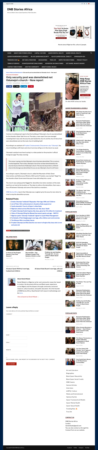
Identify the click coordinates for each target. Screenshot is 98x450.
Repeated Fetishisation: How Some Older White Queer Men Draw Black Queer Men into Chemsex (84, 123)
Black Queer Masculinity (40, 56)
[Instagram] (86, 3)
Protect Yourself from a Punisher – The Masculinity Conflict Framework (83, 182)
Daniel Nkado (17, 83)
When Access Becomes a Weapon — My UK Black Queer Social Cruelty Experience (83, 330)
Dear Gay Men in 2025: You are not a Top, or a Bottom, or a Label (83, 217)
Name (8, 335)
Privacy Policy (82, 60)
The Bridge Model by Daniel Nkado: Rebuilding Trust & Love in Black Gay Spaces (83, 152)
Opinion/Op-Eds (79, 56)
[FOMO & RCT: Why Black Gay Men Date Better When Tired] (70, 141)
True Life (53, 60)
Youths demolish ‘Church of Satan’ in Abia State (26, 206)
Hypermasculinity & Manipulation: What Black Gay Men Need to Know (83, 254)
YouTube (87, 447)
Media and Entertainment (16, 72)
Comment (9, 314)
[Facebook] (82, 3)
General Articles (71, 385)
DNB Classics (70, 382)
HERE (72, 101)
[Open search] (91, 53)
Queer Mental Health (55, 53)
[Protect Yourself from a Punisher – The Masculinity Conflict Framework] (70, 180)
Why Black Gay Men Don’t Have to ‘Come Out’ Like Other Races (84, 113)
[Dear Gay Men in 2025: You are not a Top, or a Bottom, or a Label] (70, 216)
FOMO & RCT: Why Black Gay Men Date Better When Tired (83, 142)
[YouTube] (89, 3)
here (21, 293)
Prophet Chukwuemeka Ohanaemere (20, 230)
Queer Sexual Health (73, 53)
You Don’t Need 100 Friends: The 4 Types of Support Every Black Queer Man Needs (83, 351)
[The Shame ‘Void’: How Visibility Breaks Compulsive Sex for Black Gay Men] (70, 191)
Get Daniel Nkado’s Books (75, 63)
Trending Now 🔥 (13, 60)
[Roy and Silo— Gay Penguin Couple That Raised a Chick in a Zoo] (34, 245)
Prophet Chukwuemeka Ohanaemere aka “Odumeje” (41, 145)
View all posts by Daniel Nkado (28, 297)
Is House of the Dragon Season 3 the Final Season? (13, 254)
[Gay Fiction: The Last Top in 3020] (70, 282)
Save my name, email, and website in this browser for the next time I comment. (30, 359)
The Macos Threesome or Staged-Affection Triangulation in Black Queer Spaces (84, 340)
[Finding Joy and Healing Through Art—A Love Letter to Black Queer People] (53, 245)
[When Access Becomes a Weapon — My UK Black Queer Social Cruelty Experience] (70, 328)
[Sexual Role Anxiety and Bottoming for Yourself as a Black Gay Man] (70, 160)
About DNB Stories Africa (23, 53)
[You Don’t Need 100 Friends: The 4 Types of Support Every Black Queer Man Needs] (70, 349)
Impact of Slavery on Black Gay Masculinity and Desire (84, 226)
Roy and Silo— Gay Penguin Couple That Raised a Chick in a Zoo (33, 254)
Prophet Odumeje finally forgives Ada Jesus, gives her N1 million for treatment (36, 211)
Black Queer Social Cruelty (62, 56)
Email (8, 342)
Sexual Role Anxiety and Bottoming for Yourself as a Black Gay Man (84, 161)
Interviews (69, 388)
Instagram (81, 447)
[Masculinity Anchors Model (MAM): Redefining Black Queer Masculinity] (70, 201)
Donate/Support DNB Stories (32, 63)
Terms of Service (13, 63)
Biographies (43, 60)
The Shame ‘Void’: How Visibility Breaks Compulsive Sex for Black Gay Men (83, 193)
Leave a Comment (25, 83)
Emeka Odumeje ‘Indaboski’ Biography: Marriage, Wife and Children (33, 201)
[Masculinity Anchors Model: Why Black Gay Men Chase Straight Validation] (70, 169)
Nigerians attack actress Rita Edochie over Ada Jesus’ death (30, 208)
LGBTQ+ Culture (40, 53)
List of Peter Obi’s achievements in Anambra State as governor (31, 204)
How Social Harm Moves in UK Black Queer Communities (83, 133)
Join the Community (32, 67)
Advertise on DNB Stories (54, 63)
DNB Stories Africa (19, 9)
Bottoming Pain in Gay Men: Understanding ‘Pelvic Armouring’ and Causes (83, 264)
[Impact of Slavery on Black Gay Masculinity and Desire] (70, 225)
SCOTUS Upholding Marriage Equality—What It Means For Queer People (83, 245)
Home (9, 53)
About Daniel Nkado (49, 67)
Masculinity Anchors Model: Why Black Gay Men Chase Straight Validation (83, 171)
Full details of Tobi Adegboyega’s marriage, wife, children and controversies (35, 218)
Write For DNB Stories (66, 60)
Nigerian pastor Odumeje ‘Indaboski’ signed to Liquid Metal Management (34, 215)
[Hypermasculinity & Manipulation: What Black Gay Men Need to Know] (70, 253)
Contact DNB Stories (14, 67)
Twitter (75, 447)
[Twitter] (84, 3)
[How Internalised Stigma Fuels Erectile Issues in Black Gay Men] (70, 273)
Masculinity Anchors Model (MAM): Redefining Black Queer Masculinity (84, 202)
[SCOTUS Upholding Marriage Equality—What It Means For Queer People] (70, 243)
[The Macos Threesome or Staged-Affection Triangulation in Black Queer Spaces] (70, 338)
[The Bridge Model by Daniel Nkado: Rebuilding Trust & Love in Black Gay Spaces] (70, 150)
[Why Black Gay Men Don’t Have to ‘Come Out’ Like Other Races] (70, 112)
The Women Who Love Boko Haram (22, 220)
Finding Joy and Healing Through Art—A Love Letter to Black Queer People (83, 303)
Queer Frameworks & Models (17, 56)
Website (8, 349)
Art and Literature (29, 60)
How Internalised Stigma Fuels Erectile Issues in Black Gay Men (83, 274)
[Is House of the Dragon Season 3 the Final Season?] (15, 245)
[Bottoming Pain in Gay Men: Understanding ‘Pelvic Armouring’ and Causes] (70, 262)
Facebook (69, 447)
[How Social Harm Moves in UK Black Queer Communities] (70, 132)
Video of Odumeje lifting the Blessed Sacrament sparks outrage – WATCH (34, 213)
